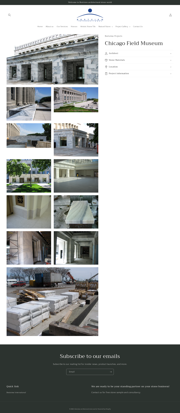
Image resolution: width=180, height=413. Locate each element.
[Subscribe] (111, 372)
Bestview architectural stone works (86, 409)
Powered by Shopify (104, 409)
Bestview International (16, 393)
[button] (9, 15)
